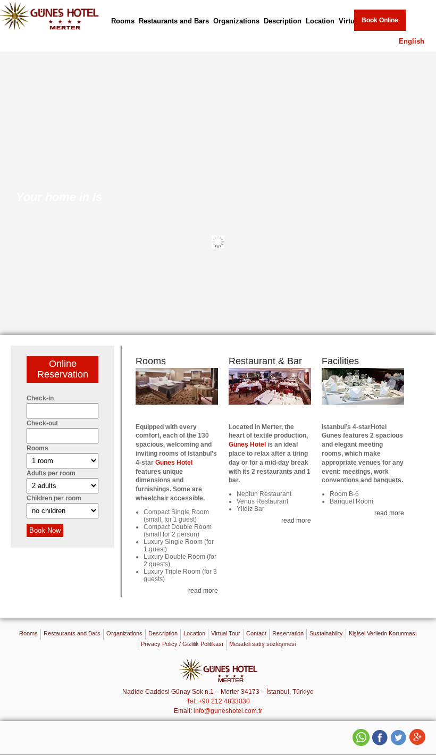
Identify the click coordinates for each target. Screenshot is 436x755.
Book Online (380, 20)
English (411, 41)
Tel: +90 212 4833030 (218, 701)
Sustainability (326, 633)
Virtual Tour (225, 633)
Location (320, 21)
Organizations (236, 21)
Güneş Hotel (247, 444)
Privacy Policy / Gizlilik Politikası (182, 644)
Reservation (288, 633)
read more (203, 590)
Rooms (123, 21)
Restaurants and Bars (174, 21)
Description (282, 21)
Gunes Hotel (173, 462)
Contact (256, 633)
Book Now (45, 530)
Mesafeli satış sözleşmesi (262, 644)
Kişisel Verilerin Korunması (383, 633)
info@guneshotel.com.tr (228, 711)
